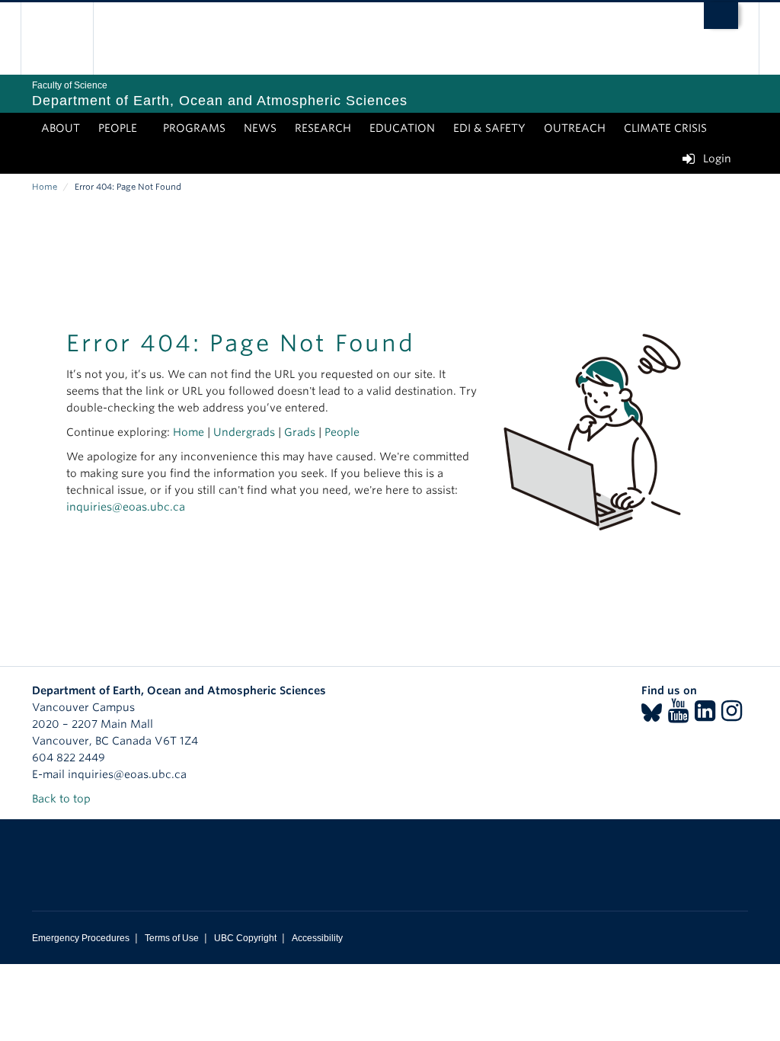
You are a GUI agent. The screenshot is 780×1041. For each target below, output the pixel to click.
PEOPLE (117, 128)
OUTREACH (575, 128)
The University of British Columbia (68, 38)
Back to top (63, 799)
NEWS (260, 128)
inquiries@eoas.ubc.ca (125, 507)
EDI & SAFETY (489, 128)
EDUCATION (402, 128)
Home (44, 186)
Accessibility (317, 938)
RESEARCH (323, 128)
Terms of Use (172, 938)
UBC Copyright (245, 938)
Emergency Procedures (80, 938)
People (342, 432)
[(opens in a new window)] (651, 715)
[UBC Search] (721, 15)
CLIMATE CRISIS (665, 128)
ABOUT (60, 128)
